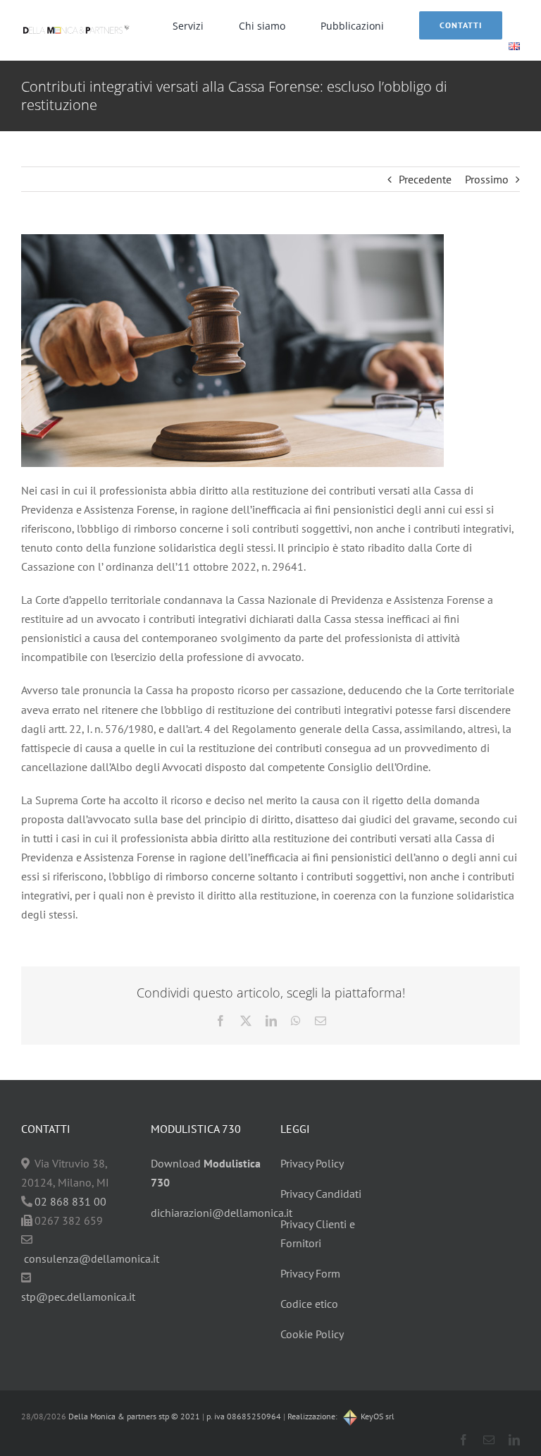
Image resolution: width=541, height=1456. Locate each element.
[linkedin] (514, 1439)
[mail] (489, 1439)
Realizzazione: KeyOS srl (340, 1416)
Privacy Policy (312, 1163)
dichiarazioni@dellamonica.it (221, 1213)
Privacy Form (310, 1273)
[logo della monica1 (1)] (76, 25)
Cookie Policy (312, 1334)
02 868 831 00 (70, 1201)
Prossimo (487, 179)
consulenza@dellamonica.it (91, 1258)
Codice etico (309, 1304)
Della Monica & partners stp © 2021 (133, 1416)
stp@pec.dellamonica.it (78, 1297)
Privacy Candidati (320, 1194)
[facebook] (463, 1439)
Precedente (425, 179)
